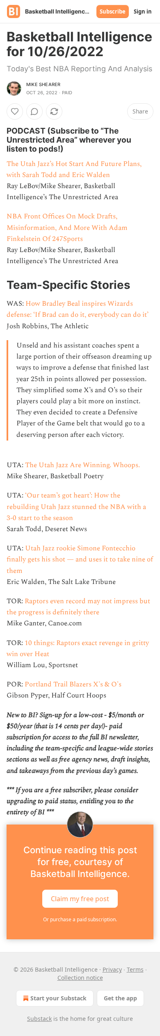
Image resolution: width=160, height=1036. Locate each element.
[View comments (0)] (34, 111)
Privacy (112, 969)
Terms (135, 969)
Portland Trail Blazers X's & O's (73, 684)
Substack (39, 1018)
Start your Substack (58, 998)
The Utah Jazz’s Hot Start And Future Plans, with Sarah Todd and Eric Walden (74, 169)
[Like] (15, 111)
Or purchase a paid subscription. (80, 919)
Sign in (143, 11)
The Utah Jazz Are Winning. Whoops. (82, 465)
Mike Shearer (43, 84)
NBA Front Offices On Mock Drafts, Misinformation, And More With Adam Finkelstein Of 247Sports (67, 227)
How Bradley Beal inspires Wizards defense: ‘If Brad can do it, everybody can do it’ (78, 309)
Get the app (120, 998)
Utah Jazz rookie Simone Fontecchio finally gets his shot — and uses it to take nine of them (80, 559)
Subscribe (113, 11)
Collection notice (80, 977)
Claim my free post (80, 898)
